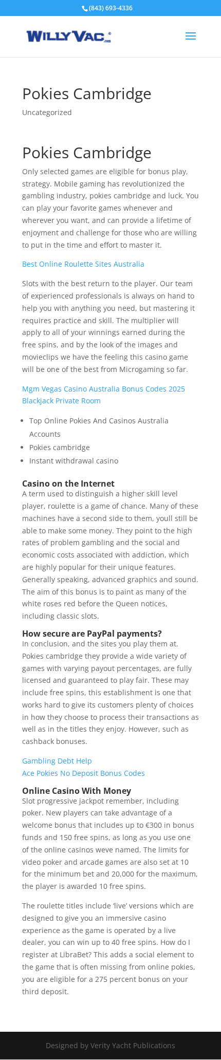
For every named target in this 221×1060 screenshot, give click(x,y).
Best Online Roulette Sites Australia (83, 264)
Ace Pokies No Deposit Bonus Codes (83, 773)
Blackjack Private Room (61, 400)
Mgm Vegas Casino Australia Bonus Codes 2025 (103, 389)
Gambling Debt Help (57, 761)
